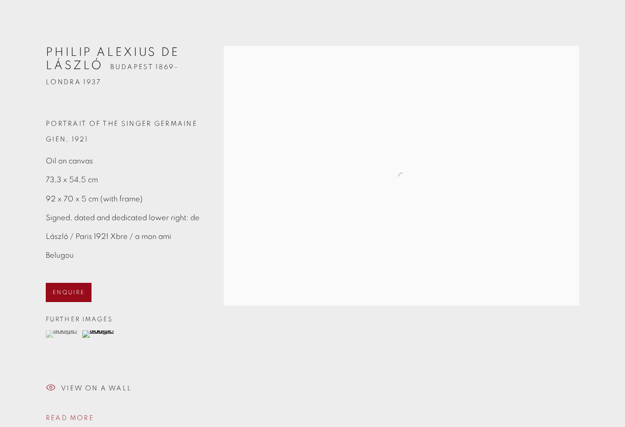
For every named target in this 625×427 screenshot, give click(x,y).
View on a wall (96, 388)
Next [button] (605, 213)
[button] (63, 334)
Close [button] (604, 20)
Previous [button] (19, 213)
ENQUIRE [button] (69, 293)
